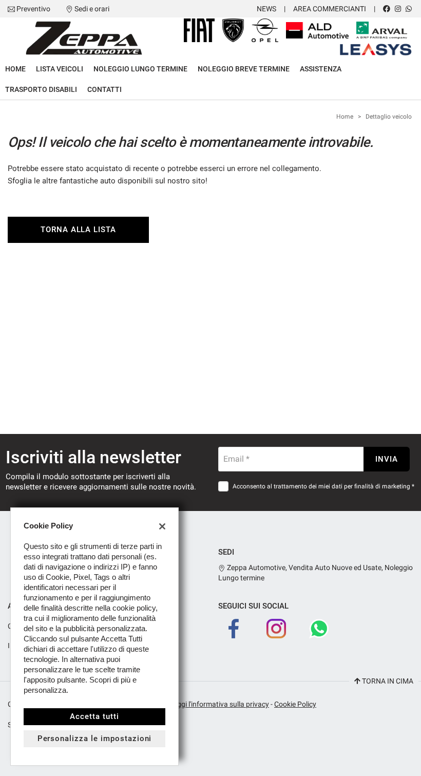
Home (15, 69)
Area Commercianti (329, 9)
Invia (386, 459)
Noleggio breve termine (244, 69)
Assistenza (320, 69)
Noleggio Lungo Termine (140, 69)
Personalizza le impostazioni (94, 738)
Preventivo (33, 9)
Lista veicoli (59, 69)
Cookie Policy (295, 704)
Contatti (104, 89)
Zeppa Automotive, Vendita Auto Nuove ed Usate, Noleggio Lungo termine (315, 572)
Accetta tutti (94, 716)
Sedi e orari (91, 9)
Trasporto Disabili (41, 89)
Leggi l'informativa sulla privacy (219, 704)
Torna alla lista (78, 229)
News (266, 9)
